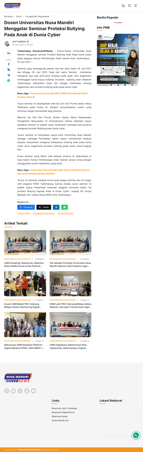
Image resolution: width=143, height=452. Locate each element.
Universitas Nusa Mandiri (29, 450)
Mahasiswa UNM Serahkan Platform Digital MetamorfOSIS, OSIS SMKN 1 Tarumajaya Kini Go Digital (23, 346)
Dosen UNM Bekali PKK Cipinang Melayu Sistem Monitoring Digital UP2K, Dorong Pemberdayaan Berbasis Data (25, 306)
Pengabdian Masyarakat (44, 213)
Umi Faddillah (19, 41)
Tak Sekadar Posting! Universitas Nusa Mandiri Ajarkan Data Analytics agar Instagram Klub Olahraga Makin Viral (70, 265)
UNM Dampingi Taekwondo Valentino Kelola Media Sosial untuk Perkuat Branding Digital (24, 265)
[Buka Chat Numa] (136, 435)
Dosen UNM (24, 213)
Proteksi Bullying (65, 213)
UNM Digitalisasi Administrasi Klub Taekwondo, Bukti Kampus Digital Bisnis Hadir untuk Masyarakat (68, 346)
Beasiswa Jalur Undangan (64, 408)
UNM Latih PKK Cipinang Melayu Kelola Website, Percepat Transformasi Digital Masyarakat (70, 306)
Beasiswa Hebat (60, 416)
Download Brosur (60, 420)
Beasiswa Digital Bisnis (63, 412)
